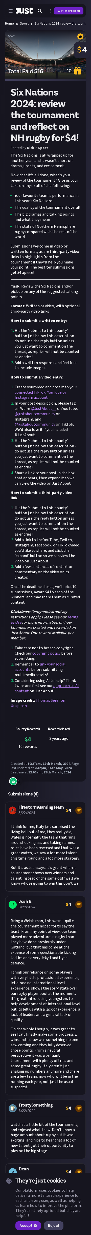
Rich (30, 147)
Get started (67, 11)
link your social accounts (40, 666)
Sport (24, 23)
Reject (53, 1225)
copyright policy (46, 653)
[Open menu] (11, 11)
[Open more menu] (50, 10)
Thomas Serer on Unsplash (38, 703)
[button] (45, 847)
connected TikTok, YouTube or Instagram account (40, 395)
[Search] (40, 11)
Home (9, 23)
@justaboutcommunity (35, 414)
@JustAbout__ (43, 408)
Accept (25, 1225)
